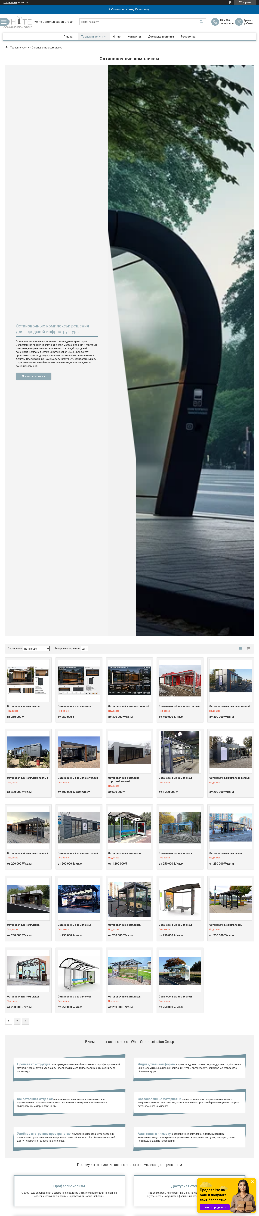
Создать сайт (10, 2)
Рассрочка (188, 36)
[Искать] (201, 22)
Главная (68, 36)
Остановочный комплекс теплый (128, 706)
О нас (117, 36)
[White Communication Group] (18, 22)
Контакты (134, 36)
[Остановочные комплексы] (28, 680)
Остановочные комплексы (23, 706)
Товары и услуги (92, 36)
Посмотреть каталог (33, 376)
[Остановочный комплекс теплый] (129, 680)
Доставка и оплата (161, 36)
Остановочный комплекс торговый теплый (123, 779)
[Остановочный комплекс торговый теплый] (129, 752)
